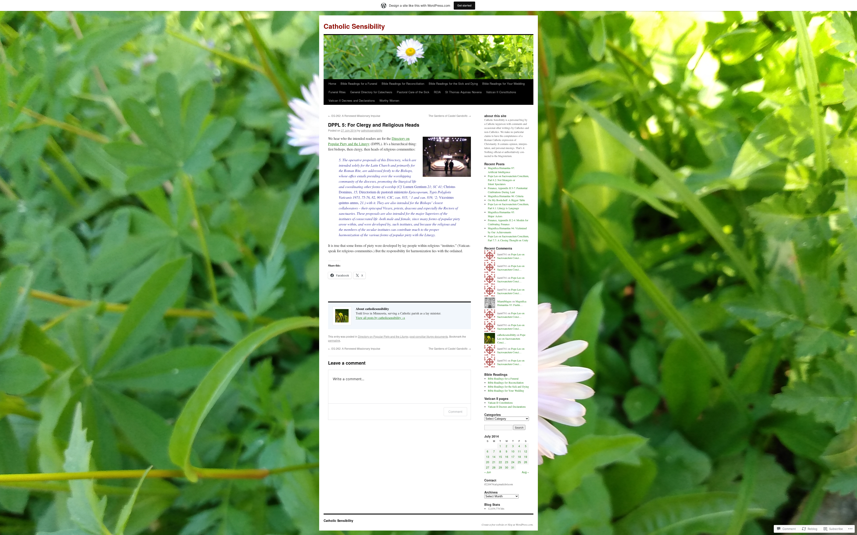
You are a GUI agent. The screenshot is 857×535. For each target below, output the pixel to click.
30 (506, 467)
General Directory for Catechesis (371, 92)
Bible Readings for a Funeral (359, 83)
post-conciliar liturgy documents (429, 336)
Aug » (525, 472)
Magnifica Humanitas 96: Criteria (505, 196)
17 (512, 457)
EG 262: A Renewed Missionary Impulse (354, 116)
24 (512, 462)
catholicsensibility (371, 130)
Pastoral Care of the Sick (413, 92)
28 (493, 467)
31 (512, 467)
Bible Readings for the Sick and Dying (453, 83)
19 (525, 457)
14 (493, 457)
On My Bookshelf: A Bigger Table (506, 200)
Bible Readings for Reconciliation (403, 83)
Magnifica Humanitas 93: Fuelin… (511, 303)
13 (487, 457)
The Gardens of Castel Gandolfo (449, 116)
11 (519, 451)
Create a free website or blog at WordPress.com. (507, 524)
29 (500, 467)
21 (493, 462)
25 (519, 462)
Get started (464, 5)
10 (512, 451)
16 (506, 457)
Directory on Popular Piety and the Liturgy (383, 336)
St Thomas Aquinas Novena (463, 92)
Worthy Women (389, 100)
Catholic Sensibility (354, 26)
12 (525, 451)
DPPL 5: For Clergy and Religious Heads (373, 124)
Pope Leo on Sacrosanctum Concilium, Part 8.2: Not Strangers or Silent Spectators (508, 180)
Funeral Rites (337, 92)
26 (525, 462)
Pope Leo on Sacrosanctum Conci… (510, 256)
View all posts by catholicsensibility (380, 318)
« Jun (487, 472)
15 (500, 457)
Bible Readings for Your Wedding (503, 83)
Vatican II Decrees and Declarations (352, 100)
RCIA (437, 92)
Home (332, 83)
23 (506, 462)
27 (487, 467)
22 (500, 462)
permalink (334, 340)
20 (487, 462)
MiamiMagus (504, 301)
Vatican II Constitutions (501, 92)
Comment (455, 411)
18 (519, 457)
